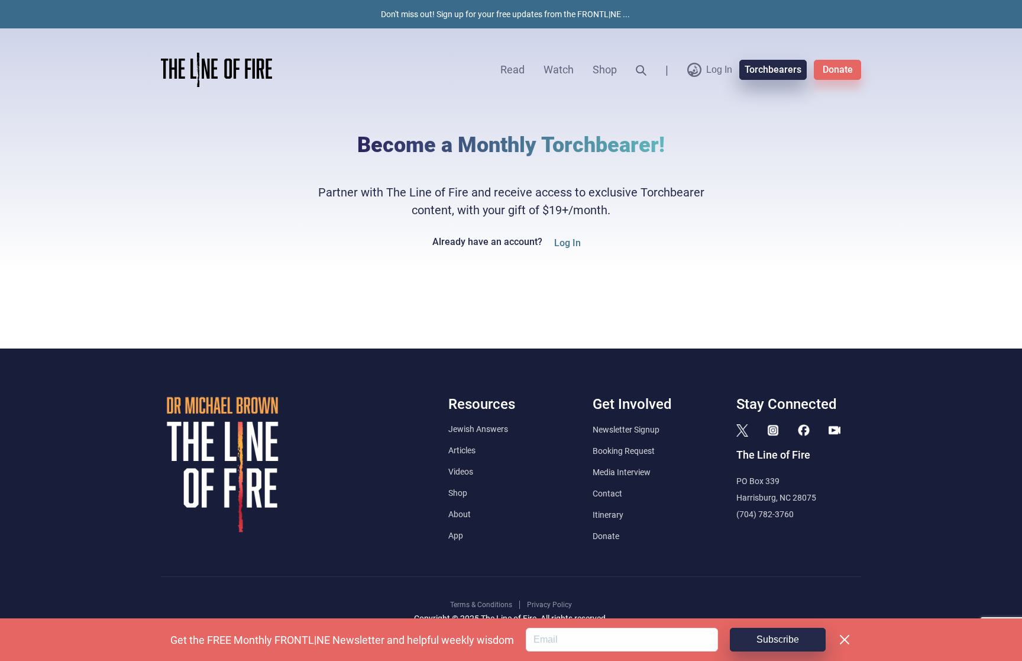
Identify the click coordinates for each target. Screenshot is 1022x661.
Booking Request (624, 451)
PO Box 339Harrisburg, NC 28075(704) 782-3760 (776, 497)
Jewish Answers (478, 429)
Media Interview (622, 472)
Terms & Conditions (481, 605)
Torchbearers (773, 69)
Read (512, 69)
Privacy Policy (549, 605)
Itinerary (608, 515)
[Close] (844, 640)
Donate (838, 69)
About (459, 514)
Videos (460, 471)
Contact (607, 493)
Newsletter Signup (626, 429)
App (455, 535)
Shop (605, 69)
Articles (462, 450)
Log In (719, 70)
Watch (559, 69)
